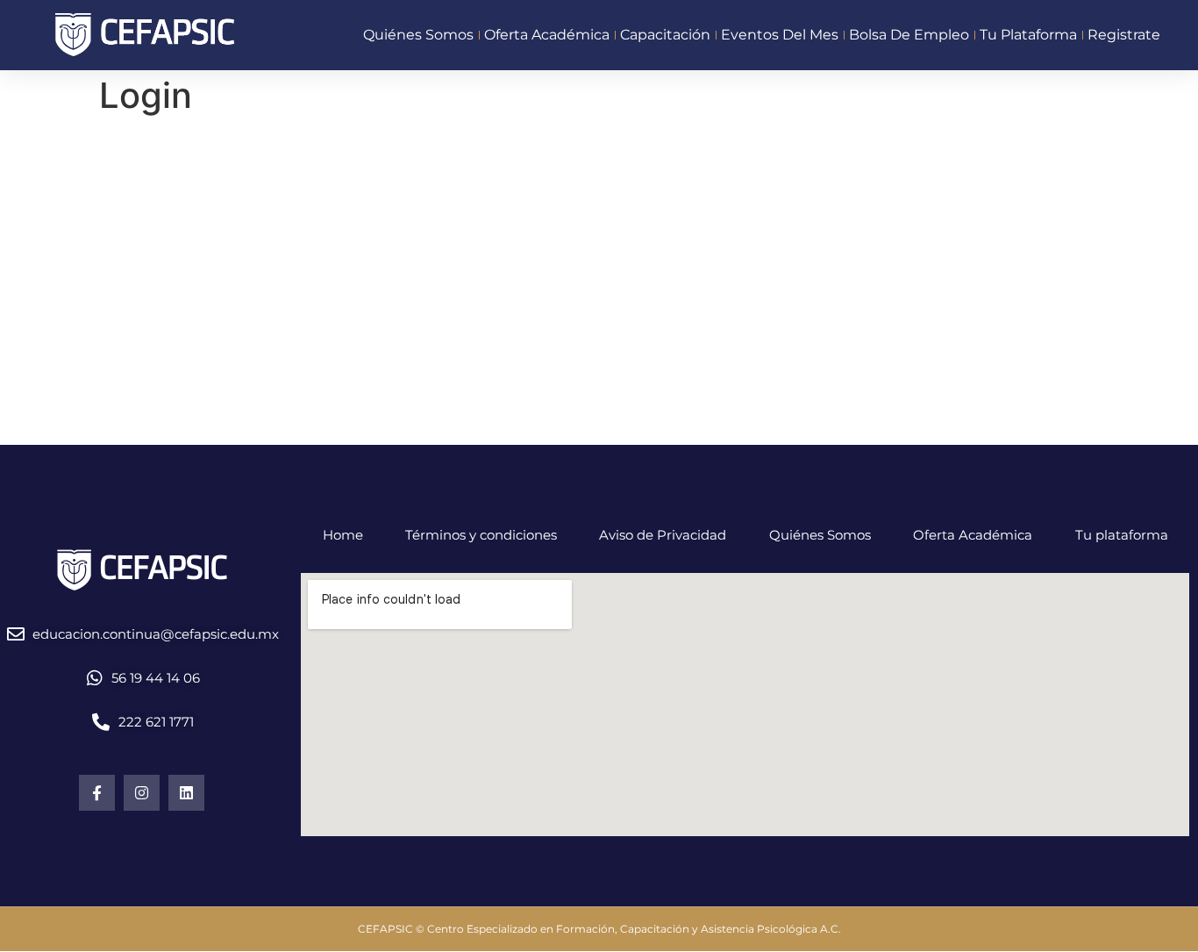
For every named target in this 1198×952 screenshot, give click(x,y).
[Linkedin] (186, 793)
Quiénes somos (418, 34)
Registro (701, 356)
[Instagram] (142, 793)
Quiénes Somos (820, 534)
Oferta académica (547, 34)
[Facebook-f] (97, 793)
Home (343, 534)
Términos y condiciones (481, 534)
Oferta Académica (972, 534)
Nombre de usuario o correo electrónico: (530, 154)
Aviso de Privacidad (662, 534)
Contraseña (439, 229)
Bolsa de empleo (909, 34)
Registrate (1123, 34)
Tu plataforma (1028, 34)
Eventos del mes (779, 34)
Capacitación (665, 34)
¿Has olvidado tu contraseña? (599, 408)
